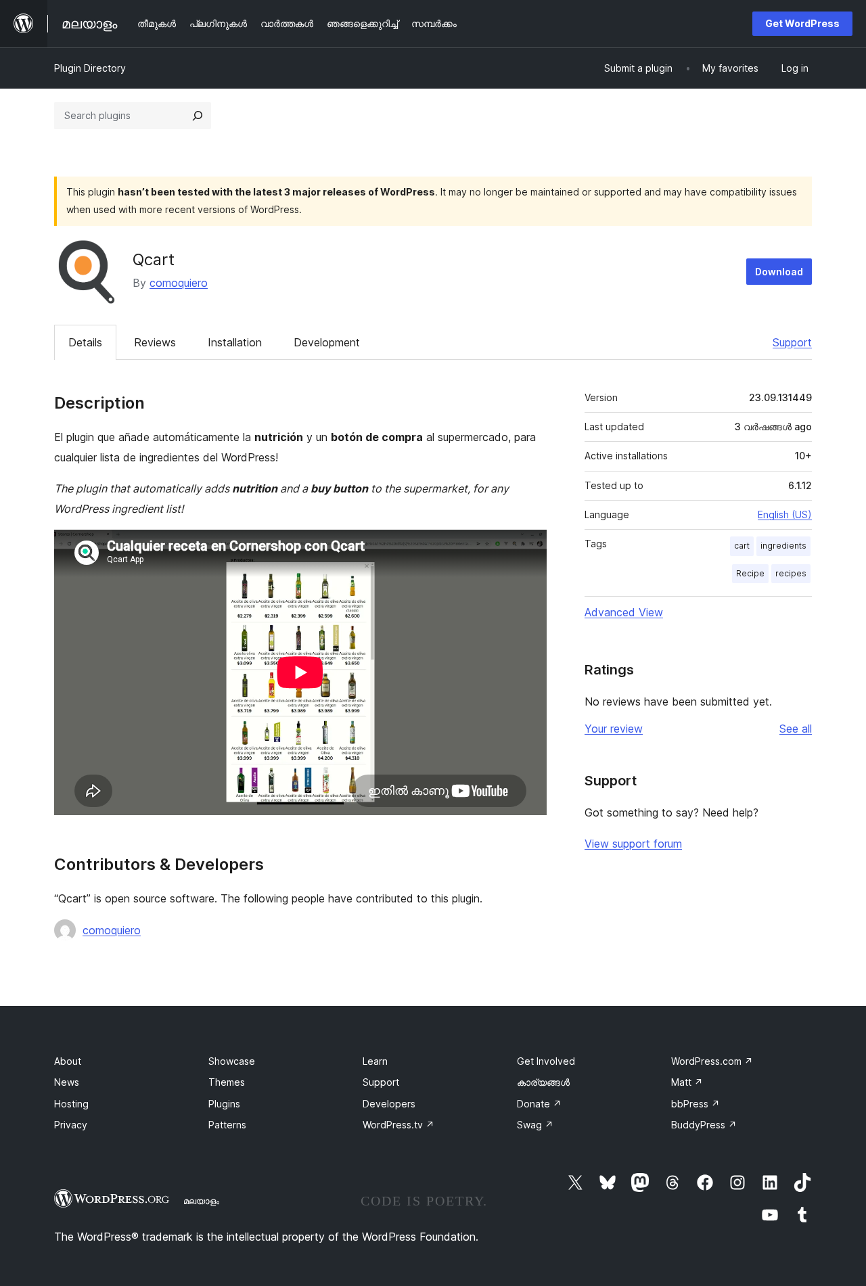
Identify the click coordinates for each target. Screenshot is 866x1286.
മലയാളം (201, 1200)
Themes (226, 1082)
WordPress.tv (398, 1124)
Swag (535, 1124)
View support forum (633, 843)
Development (327, 342)
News (66, 1082)
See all (795, 728)
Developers (389, 1103)
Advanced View (624, 612)
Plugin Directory (90, 68)
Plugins (224, 1103)
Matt (687, 1082)
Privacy (70, 1124)
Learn (375, 1061)
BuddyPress (704, 1124)
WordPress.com (712, 1061)
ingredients (783, 546)
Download (779, 271)
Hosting (71, 1103)
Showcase (231, 1061)
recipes (790, 573)
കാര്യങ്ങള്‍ (543, 1082)
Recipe (750, 573)
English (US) (785, 514)
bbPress (695, 1103)
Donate (539, 1103)
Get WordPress (802, 23)
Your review (614, 728)
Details (85, 342)
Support (792, 342)
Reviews (155, 342)
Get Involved (546, 1061)
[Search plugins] (197, 115)
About (67, 1061)
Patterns (227, 1124)
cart (742, 546)
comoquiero (179, 283)
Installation (235, 342)
